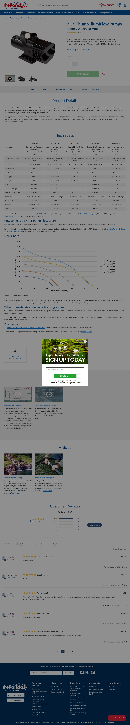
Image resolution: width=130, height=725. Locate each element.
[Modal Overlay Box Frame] (65, 362)
